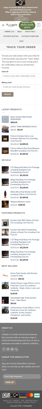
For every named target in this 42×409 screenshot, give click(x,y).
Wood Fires (30, 31)
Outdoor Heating (10, 36)
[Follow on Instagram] (8, 349)
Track (7, 94)
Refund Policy (32, 400)
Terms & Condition (14, 402)
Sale (21, 41)
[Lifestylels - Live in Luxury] (11, 25)
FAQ (22, 400)
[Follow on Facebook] (4, 349)
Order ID (5, 72)
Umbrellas (9, 31)
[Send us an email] (12, 349)
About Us (7, 400)
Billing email (7, 82)
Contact (16, 400)
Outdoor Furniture (30, 36)
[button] (3, 25)
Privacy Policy (30, 402)
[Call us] (16, 349)
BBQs (19, 31)
